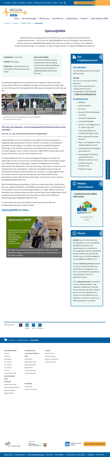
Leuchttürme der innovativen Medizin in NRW (32, 353)
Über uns (6, 353)
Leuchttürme (57, 18)
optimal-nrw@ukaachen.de (85, 94)
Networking (72, 18)
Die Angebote (7, 359)
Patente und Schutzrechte (52, 359)
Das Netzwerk (8, 365)
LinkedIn (14, 3)
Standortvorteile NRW (10, 373)
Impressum (8, 455)
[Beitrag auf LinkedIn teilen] (27, 325)
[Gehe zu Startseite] (5, 340)
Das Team (6, 370)
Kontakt (29, 3)
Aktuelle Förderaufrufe (10, 384)
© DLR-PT (100, 455)
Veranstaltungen (29, 18)
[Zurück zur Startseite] (14, 12)
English (55, 3)
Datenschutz (20, 455)
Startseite (7, 3)
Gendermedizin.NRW (30, 370)
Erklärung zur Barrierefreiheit (42, 3)
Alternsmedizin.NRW (30, 365)
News (16, 18)
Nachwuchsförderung (50, 362)
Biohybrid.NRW (29, 367)
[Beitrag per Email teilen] (33, 325)
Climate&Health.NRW (30, 373)
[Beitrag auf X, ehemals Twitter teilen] (20, 325)
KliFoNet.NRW (28, 359)
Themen (84, 18)
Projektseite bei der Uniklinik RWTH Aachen (85, 195)
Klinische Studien (49, 353)
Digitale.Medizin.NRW (30, 362)
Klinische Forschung (50, 356)
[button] (34, 232)
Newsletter (22, 3)
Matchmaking (28, 386)
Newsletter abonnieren (108, 170)
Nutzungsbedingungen (35, 455)
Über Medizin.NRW (99, 18)
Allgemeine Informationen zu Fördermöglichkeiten (12, 389)
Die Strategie (7, 367)
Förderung (44, 18)
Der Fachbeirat (8, 362)
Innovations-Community (85, 3)
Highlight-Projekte (26, 23)
